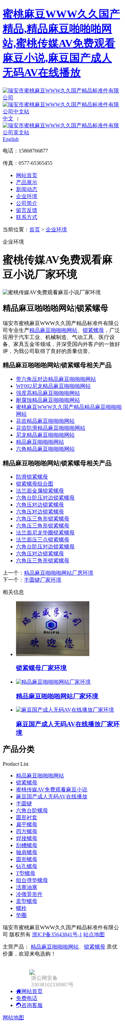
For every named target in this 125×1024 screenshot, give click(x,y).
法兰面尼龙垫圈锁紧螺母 (45, 532)
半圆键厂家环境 (42, 580)
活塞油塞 (26, 887)
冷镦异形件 (29, 894)
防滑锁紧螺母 (32, 477)
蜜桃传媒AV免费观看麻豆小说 (51, 789)
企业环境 (26, 196)
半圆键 (24, 803)
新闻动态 (26, 189)
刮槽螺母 (26, 845)
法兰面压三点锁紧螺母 (42, 539)
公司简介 (26, 203)
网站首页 (26, 175)
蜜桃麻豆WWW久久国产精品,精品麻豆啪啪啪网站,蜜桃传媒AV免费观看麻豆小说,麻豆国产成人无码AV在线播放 (61, 43)
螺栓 (21, 908)
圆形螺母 (26, 859)
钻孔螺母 (26, 866)
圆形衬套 (26, 817)
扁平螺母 (26, 824)
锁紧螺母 (93, 330)
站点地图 (94, 934)
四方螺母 (26, 831)
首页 (34, 229)
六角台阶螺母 (32, 810)
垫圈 (21, 915)
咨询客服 (32, 1005)
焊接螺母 (26, 838)
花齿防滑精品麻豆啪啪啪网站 (50, 428)
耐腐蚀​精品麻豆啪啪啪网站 (48, 400)
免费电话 (26, 998)
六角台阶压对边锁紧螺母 (45, 498)
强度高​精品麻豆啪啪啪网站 (48, 393)
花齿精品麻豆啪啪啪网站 (45, 421)
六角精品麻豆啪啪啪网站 (45, 449)
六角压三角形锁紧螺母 (42, 518)
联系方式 (26, 217)
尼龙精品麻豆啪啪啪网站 (45, 435)
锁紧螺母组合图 (34, 484)
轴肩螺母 (26, 852)
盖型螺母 (26, 901)
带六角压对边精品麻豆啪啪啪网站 (56, 379)
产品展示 (26, 182)
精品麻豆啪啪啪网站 (53, 330)
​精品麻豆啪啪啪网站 (40, 442)
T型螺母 (25, 873)
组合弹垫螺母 (32, 880)
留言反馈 (26, 210)
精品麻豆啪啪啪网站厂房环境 (58, 573)
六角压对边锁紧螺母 (40, 505)
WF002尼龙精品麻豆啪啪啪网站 (53, 386)
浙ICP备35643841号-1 (57, 934)
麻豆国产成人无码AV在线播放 (51, 796)
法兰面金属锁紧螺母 (40, 491)
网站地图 (13, 1017)
